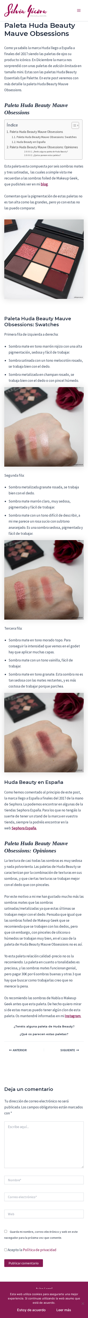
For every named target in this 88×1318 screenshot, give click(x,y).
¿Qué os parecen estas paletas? (47, 155)
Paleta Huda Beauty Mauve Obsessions (36, 132)
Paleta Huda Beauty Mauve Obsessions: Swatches (46, 137)
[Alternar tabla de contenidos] (73, 125)
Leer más (63, 1310)
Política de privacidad (39, 1249)
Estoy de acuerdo (31, 1310)
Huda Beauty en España (31, 142)
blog (44, 184)
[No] (83, 1303)
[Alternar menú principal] (79, 11)
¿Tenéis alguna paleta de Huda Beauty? (50, 151)
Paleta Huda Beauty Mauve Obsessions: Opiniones (44, 147)
